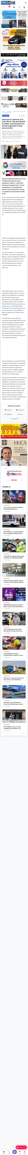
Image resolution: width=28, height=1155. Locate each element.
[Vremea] (19, 7)
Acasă (3, 111)
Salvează (22, 115)
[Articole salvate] (14, 7)
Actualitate (9, 111)
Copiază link (15, 418)
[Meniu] (25, 2)
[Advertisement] (14, 227)
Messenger (21, 410)
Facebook (9, 410)
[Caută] (3, 7)
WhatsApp (8, 414)
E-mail (20, 414)
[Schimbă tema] (24, 7)
